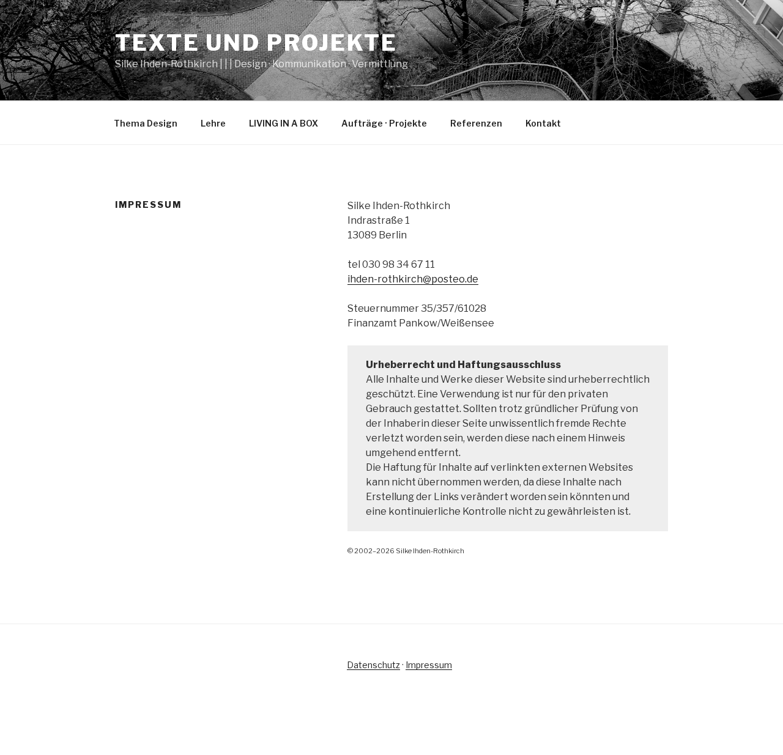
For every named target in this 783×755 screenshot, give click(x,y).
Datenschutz (373, 665)
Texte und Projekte (256, 42)
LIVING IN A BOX (283, 123)
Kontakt (543, 123)
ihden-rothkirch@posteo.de (412, 279)
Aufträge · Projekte (384, 123)
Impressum (429, 665)
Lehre (213, 123)
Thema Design (145, 123)
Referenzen (476, 123)
